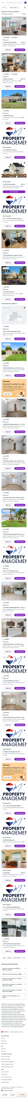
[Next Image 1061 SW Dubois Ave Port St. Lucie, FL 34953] (24, 628)
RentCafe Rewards (5, 1059)
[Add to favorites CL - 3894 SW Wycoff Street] (24, 885)
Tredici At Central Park (10, 42)
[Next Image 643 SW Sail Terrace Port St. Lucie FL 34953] (24, 481)
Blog (2, 1046)
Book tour (8, 49)
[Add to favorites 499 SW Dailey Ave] (24, 818)
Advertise (3, 1048)
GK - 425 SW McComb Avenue (12, 331)
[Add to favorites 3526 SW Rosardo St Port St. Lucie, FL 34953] (24, 510)
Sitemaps (3, 1051)
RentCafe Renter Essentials (7, 1061)
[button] (14, 26)
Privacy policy (4, 1074)
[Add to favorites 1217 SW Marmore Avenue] (24, 657)
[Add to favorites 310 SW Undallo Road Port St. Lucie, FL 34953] (24, 584)
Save (13, 1094)
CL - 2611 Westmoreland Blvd (12, 805)
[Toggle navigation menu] (3, 2)
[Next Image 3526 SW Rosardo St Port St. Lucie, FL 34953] (24, 518)
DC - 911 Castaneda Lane (11, 571)
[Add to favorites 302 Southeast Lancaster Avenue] (24, 231)
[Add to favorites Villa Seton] (24, 851)
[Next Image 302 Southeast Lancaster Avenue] (24, 239)
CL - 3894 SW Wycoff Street (12, 907)
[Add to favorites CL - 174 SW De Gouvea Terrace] (24, 197)
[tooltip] (5, 40)
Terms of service (5, 1071)
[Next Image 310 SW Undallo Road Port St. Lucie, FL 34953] (24, 591)
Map (6, 1094)
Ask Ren (22, 1094)
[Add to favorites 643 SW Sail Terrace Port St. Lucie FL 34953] (24, 474)
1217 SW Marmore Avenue (11, 680)
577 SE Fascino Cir (9, 292)
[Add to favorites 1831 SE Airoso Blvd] (24, 163)
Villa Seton (7, 873)
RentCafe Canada (5, 1056)
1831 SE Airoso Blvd (9, 184)
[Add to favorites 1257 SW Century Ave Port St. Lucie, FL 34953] (24, 693)
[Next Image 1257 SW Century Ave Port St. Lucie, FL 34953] (24, 701)
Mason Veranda (8, 79)
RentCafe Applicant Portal (7, 1064)
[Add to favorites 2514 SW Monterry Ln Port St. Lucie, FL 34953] (24, 344)
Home (4, 958)
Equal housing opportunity (7, 1090)
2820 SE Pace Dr (8, 115)
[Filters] (25, 7)
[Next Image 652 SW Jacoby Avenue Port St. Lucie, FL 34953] (24, 444)
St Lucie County (16, 958)
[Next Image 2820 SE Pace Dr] (24, 99)
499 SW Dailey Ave (9, 840)
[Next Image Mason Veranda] (24, 62)
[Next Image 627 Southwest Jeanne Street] (24, 927)
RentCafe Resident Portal (7, 1066)
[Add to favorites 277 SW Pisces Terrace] (24, 128)
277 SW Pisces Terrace (10, 150)
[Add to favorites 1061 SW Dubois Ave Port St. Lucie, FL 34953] (24, 620)
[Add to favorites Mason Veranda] (24, 55)
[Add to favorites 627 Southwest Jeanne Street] (24, 920)
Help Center (4, 1043)
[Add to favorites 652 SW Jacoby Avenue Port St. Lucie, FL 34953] (24, 437)
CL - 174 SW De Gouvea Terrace (13, 218)
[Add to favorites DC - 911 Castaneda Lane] (24, 547)
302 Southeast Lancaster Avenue (13, 255)
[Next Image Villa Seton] (24, 859)
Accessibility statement (6, 1079)
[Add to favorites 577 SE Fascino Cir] (24, 268)
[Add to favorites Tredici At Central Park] (24, 18)
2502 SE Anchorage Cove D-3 (12, 751)
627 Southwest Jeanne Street (12, 943)
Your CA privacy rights (6, 1077)
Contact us (3, 1041)
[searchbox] (16, 2)
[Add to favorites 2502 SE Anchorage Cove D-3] (24, 730)
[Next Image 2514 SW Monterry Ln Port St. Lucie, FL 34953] (24, 351)
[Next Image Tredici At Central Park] (24, 26)
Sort (24, 14)
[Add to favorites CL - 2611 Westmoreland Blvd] (24, 784)
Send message (20, 49)
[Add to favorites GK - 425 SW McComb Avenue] (24, 307)
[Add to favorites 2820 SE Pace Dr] (24, 92)
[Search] (25, 2)
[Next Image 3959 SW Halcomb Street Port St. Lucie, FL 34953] (24, 408)
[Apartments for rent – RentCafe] (5, 1032)
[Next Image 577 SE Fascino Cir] (24, 275)
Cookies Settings (5, 1082)
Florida (9, 958)
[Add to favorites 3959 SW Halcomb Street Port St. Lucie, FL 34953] (24, 400)
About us (3, 1038)
